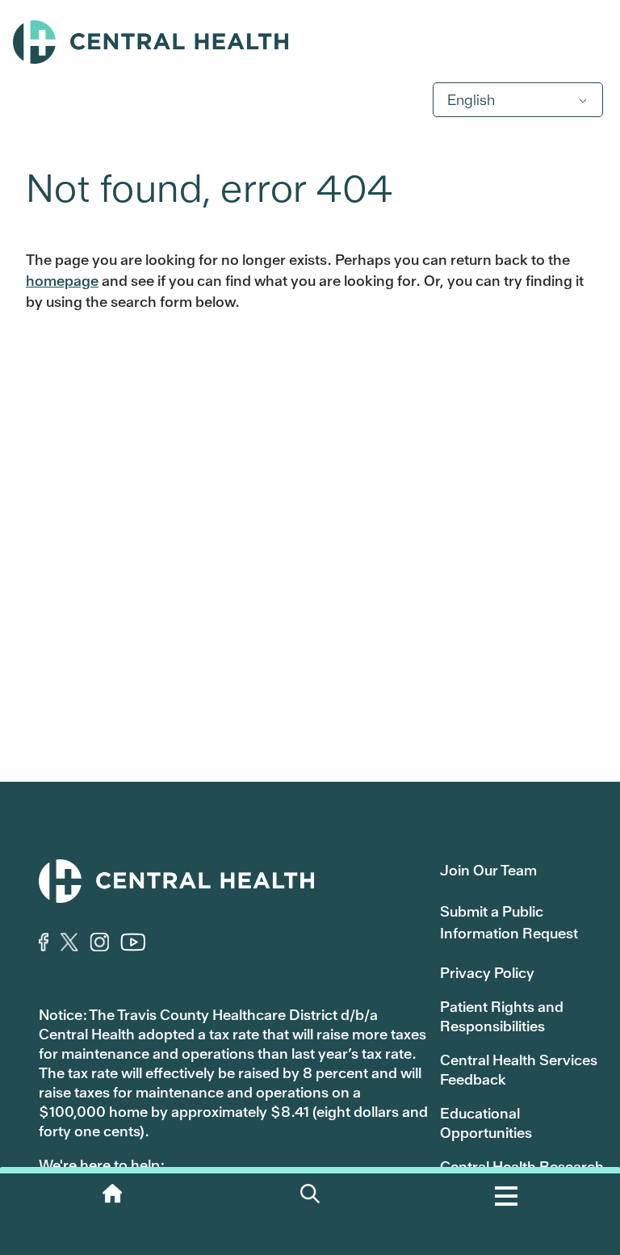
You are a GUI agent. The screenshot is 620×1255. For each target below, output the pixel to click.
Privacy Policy (487, 972)
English (471, 99)
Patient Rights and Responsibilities (501, 1016)
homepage (62, 280)
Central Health (310, 42)
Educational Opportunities (486, 1123)
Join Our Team (488, 870)
